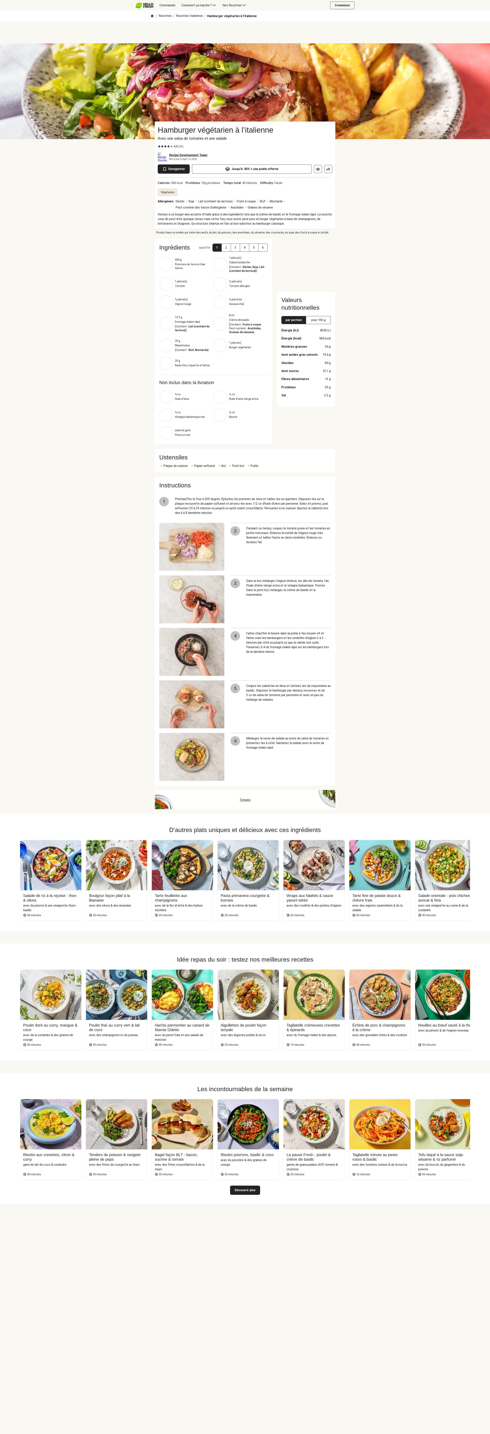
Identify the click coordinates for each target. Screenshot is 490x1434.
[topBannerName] (245, 32)
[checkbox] (159, 146)
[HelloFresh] (144, 5)
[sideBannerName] (306, 263)
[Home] (152, 16)
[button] (217, 248)
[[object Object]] (318, 169)
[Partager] (328, 169)
